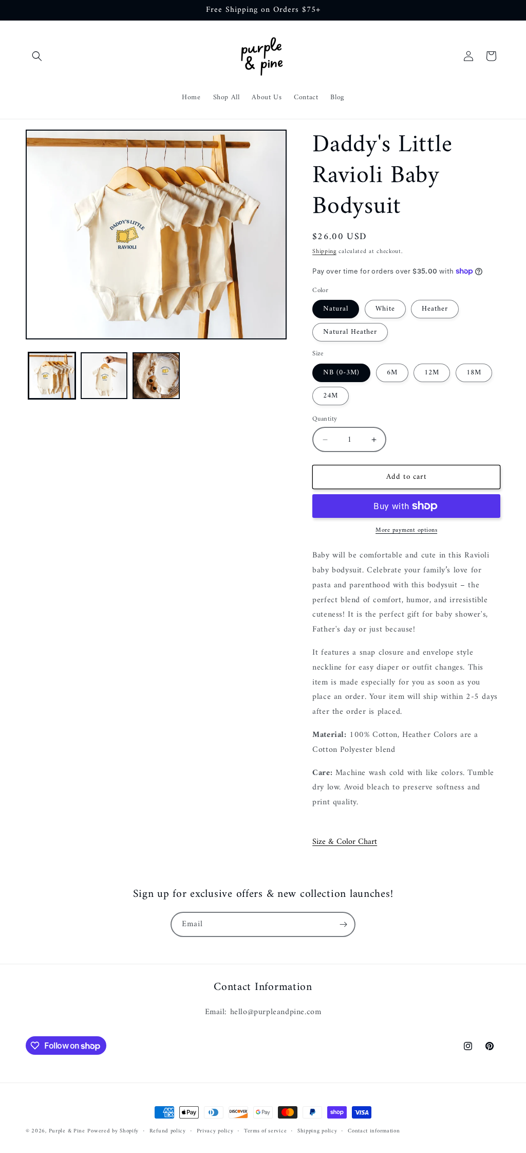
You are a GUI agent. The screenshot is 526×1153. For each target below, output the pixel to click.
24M (330, 395)
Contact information (374, 1131)
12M (431, 372)
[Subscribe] (343, 924)
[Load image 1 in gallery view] (52, 376)
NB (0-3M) (341, 372)
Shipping (324, 251)
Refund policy (167, 1131)
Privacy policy (215, 1131)
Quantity (324, 419)
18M (473, 372)
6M (392, 372)
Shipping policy (317, 1131)
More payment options (406, 530)
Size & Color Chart (344, 842)
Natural (335, 308)
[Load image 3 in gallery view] (156, 376)
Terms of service (265, 1131)
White (385, 308)
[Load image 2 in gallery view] (104, 376)
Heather (435, 308)
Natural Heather (350, 332)
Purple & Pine (67, 1131)
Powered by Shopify (113, 1131)
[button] (37, 56)
